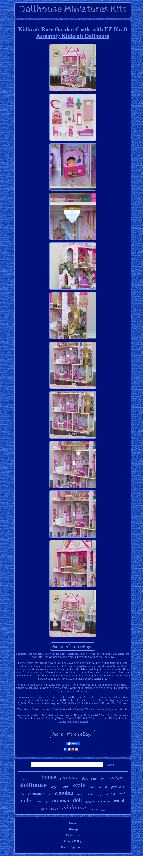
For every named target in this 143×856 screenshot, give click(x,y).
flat (23, 794)
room (64, 786)
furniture (69, 777)
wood (119, 800)
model (90, 794)
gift (46, 802)
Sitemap (73, 829)
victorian (60, 800)
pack (92, 787)
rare (79, 794)
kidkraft (103, 787)
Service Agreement (72, 847)
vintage (115, 776)
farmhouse (118, 787)
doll (77, 800)
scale (79, 785)
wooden (63, 792)
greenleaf (30, 778)
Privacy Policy (73, 841)
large (53, 787)
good (44, 809)
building (89, 801)
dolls (26, 800)
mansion (36, 793)
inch (102, 779)
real (122, 793)
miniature (74, 807)
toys (54, 808)
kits (49, 794)
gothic (38, 801)
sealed (110, 794)
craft (100, 795)
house (49, 776)
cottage (93, 809)
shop (103, 810)
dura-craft (89, 778)
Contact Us (73, 835)
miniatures (103, 801)
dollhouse (33, 785)
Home (73, 823)
